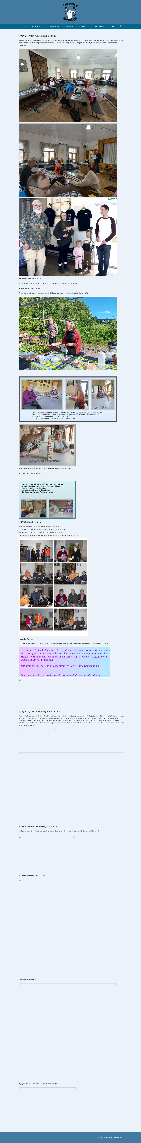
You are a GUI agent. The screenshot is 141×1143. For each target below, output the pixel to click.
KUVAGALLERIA (98, 26)
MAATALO (69, 26)
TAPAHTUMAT (54, 26)
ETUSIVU (23, 26)
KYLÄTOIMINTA (38, 26)
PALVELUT (82, 26)
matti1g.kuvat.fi (94, 831)
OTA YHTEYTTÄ (115, 26)
